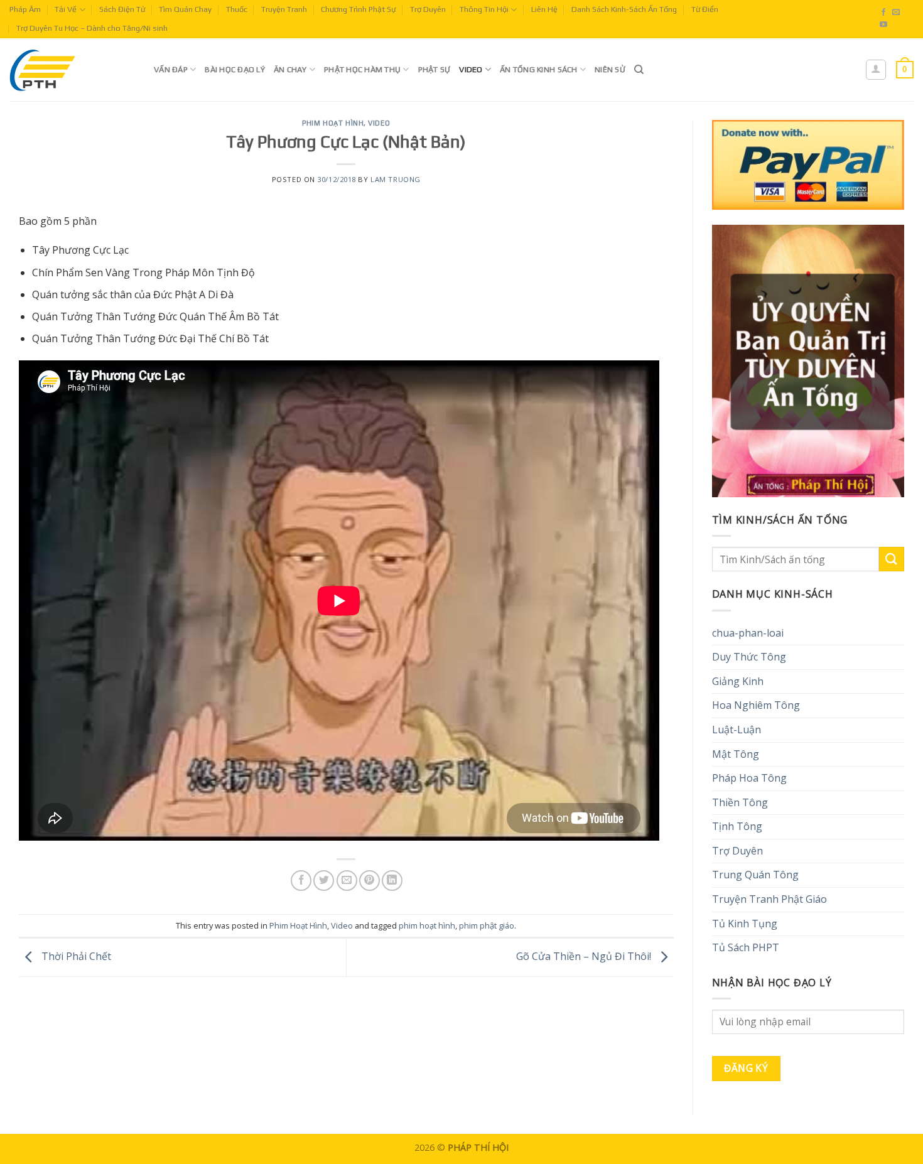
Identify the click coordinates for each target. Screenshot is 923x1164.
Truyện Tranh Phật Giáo (769, 899)
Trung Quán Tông (755, 874)
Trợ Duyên (428, 9)
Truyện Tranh (284, 9)
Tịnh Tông (737, 826)
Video (470, 69)
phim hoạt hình (427, 925)
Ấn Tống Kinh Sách (538, 69)
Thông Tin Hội (484, 9)
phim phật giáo (486, 925)
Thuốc (236, 9)
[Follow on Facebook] (883, 12)
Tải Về (66, 9)
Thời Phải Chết (75, 956)
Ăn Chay (290, 69)
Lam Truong (395, 179)
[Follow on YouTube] (883, 25)
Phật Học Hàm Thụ (362, 69)
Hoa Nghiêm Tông (756, 705)
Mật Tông (735, 754)
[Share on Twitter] (323, 880)
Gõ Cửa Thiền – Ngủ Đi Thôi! (585, 956)
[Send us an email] (896, 12)
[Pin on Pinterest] (369, 880)
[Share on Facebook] (301, 880)
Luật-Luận (736, 729)
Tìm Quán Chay (185, 9)
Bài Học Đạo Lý (235, 69)
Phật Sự (434, 69)
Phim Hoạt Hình (333, 123)
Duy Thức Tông (749, 657)
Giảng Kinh (738, 681)
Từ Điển (704, 9)
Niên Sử (610, 69)
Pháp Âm (25, 9)
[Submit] (891, 559)
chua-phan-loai (748, 633)
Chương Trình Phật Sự (358, 9)
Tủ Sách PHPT (745, 947)
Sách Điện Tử (122, 9)
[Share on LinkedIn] (392, 880)
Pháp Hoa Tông (749, 778)
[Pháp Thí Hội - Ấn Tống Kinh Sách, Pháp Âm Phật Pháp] (72, 70)
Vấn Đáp (171, 69)
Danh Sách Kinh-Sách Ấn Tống (624, 9)
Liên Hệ (544, 9)
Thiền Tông (740, 802)
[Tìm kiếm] (639, 70)
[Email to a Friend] (347, 880)
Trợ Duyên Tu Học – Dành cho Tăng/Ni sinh (92, 28)
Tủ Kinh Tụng (744, 923)
